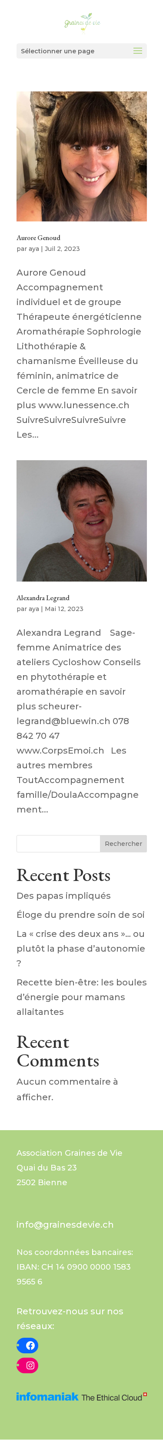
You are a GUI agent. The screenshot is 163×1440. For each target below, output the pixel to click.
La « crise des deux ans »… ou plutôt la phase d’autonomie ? (81, 949)
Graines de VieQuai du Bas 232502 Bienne (70, 1167)
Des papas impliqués (64, 896)
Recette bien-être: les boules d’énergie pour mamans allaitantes (82, 997)
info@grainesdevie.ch (65, 1224)
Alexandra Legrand (43, 597)
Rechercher (123, 844)
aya (34, 249)
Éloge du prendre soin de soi (81, 915)
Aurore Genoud (38, 237)
